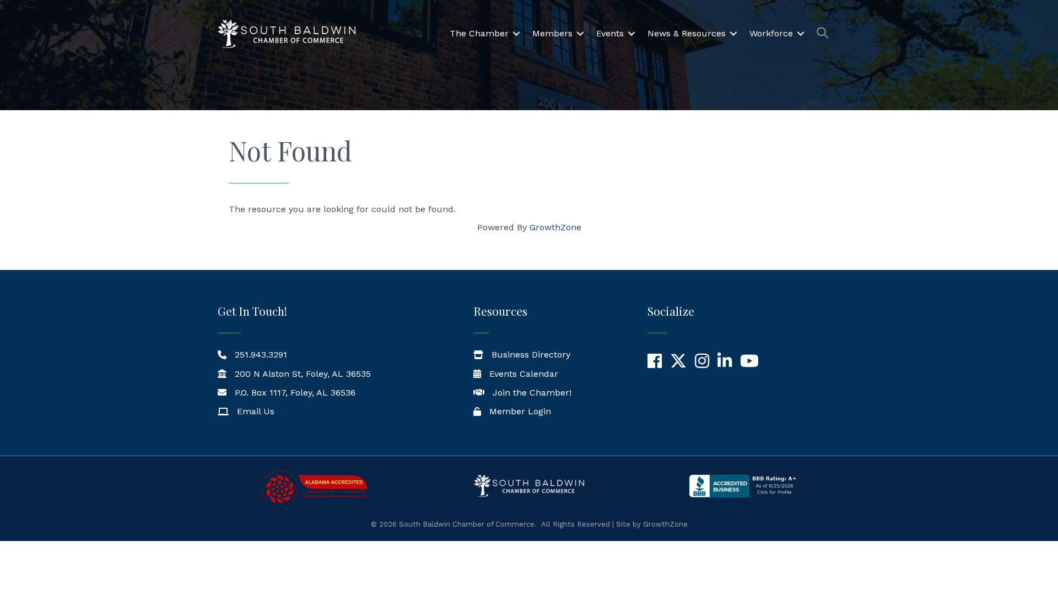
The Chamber (479, 33)
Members (552, 33)
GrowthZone (555, 227)
